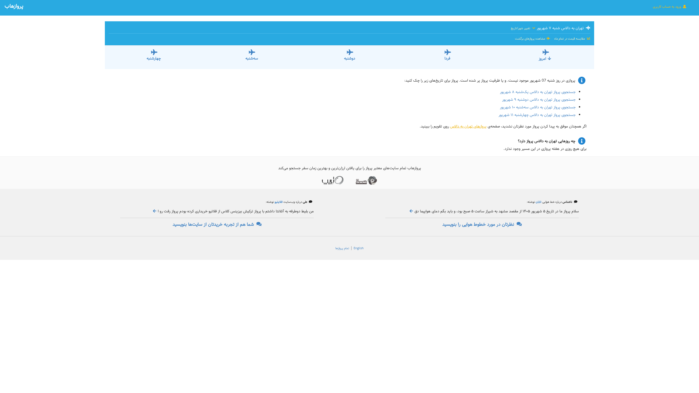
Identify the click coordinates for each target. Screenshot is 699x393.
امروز (542, 59)
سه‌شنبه (251, 58)
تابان (538, 202)
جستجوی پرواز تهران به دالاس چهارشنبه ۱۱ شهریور (537, 115)
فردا (447, 58)
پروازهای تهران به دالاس (468, 126)
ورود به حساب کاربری (667, 6)
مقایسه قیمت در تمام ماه (569, 38)
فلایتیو (278, 202)
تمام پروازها (342, 248)
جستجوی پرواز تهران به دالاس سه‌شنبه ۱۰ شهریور (538, 107)
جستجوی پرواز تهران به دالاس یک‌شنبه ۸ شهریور (538, 92)
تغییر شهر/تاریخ (521, 28)
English (359, 248)
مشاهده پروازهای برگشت (530, 38)
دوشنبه (349, 58)
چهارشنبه (154, 58)
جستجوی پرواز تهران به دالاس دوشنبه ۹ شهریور (539, 100)
